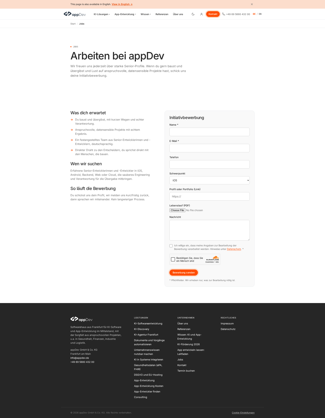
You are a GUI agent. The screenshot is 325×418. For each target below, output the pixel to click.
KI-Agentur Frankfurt (146, 334)
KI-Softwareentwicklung (148, 323)
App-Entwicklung (125, 14)
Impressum (227, 323)
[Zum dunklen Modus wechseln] (193, 14)
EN (260, 14)
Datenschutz (234, 249)
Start (72, 23)
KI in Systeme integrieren (148, 359)
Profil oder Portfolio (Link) (184, 189)
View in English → (122, 4)
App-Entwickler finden (147, 391)
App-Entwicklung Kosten (148, 385)
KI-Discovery (141, 329)
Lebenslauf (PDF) (179, 205)
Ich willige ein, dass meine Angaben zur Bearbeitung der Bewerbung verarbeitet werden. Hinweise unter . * (209, 247)
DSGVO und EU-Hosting (148, 374)
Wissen (146, 14)
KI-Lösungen (103, 15)
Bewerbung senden (184, 272)
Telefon (174, 157)
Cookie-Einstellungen (243, 412)
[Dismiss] (252, 4)
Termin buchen (186, 370)
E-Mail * (174, 141)
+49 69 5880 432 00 (82, 361)
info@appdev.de (79, 357)
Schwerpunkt (177, 173)
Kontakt (213, 14)
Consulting (140, 397)
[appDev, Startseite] (75, 14)
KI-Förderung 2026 (188, 344)
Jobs (180, 359)
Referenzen (162, 14)
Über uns (178, 14)
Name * (173, 124)
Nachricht (175, 217)
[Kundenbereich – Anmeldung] (201, 14)
